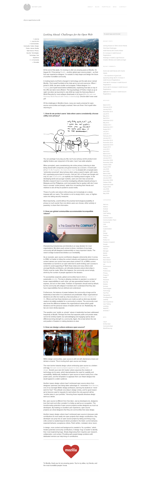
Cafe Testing (107, 213)
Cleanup (105, 215)
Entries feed (106, 324)
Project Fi (106, 275)
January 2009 (107, 178)
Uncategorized (107, 297)
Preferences (106, 271)
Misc (115, 7)
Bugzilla (105, 211)
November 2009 (108, 162)
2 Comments (35, 60)
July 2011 (106, 131)
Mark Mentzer (93, 385)
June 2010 (106, 149)
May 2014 (106, 116)
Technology (33, 55)
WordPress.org (107, 328)
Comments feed (108, 326)
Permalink (36, 62)
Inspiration (106, 246)
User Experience (108, 302)
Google (105, 244)
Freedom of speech (109, 242)
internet (32, 48)
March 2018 (106, 105)
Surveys (105, 286)
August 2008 (107, 187)
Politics (105, 268)
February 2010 (107, 156)
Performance (107, 266)
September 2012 (108, 120)
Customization (107, 229)
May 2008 (106, 193)
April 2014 (106, 118)
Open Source (30, 50)
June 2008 (106, 191)
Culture (32, 46)
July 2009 (106, 169)
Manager (106, 251)
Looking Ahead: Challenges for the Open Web (68, 34)
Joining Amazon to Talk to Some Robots (115, 46)
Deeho (105, 71)
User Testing (107, 304)
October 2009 (107, 165)
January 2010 (107, 158)
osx (104, 264)
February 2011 (107, 136)
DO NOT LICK (37, 7)
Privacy (37, 50)
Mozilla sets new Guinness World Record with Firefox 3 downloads (69, 95)
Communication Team (109, 220)
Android (105, 209)
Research (106, 279)
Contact (122, 7)
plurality (54, 279)
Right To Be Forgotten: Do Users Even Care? (60, 170)
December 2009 (108, 160)
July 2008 (106, 189)
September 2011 (108, 127)
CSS (104, 224)
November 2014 (108, 111)
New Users (106, 257)
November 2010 (108, 142)
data (104, 231)
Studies (105, 284)
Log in (105, 321)
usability (105, 299)
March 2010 (106, 153)
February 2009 (107, 176)
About (90, 7)
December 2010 (108, 140)
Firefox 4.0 (106, 240)
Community (27, 46)
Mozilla (37, 48)
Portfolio (106, 7)
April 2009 (106, 171)
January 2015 (107, 109)
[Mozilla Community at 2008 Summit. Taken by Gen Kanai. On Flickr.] (71, 52)
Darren (105, 87)
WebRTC (106, 308)
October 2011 (107, 125)
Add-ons (105, 204)
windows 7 (106, 310)
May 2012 (106, 122)
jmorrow (37, 39)
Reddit (62, 72)
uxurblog (105, 306)
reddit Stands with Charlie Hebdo (113, 50)
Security (29, 53)
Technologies (35, 53)
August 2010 (107, 147)
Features (105, 235)
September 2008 (108, 184)
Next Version (107, 260)
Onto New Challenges (109, 48)
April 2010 (106, 151)
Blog (97, 7)
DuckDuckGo (57, 176)
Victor (105, 82)
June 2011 (106, 134)
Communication (34, 43)
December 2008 (108, 180)
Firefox (28, 48)
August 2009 (107, 167)
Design (37, 46)
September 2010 (108, 145)
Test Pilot (106, 293)
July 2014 (106, 114)
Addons (105, 207)
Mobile (105, 253)
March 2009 (106, 173)
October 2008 (107, 182)
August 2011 (107, 129)
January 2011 (107, 138)
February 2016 (107, 107)
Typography (106, 295)
